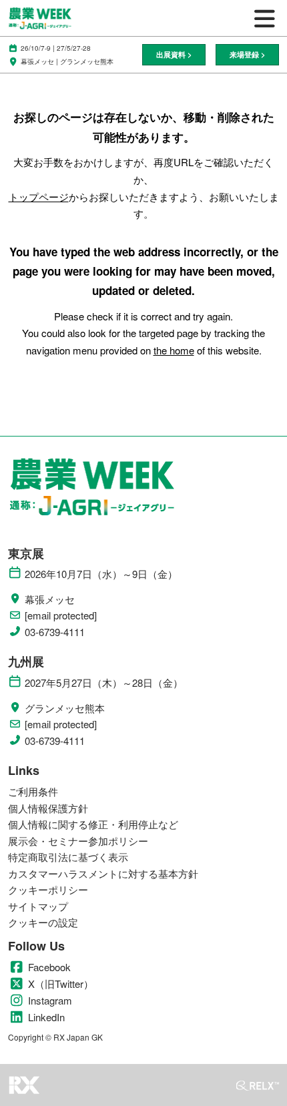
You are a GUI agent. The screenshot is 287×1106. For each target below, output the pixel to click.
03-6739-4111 (55, 632)
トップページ (39, 197)
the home (174, 350)
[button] (174, 55)
